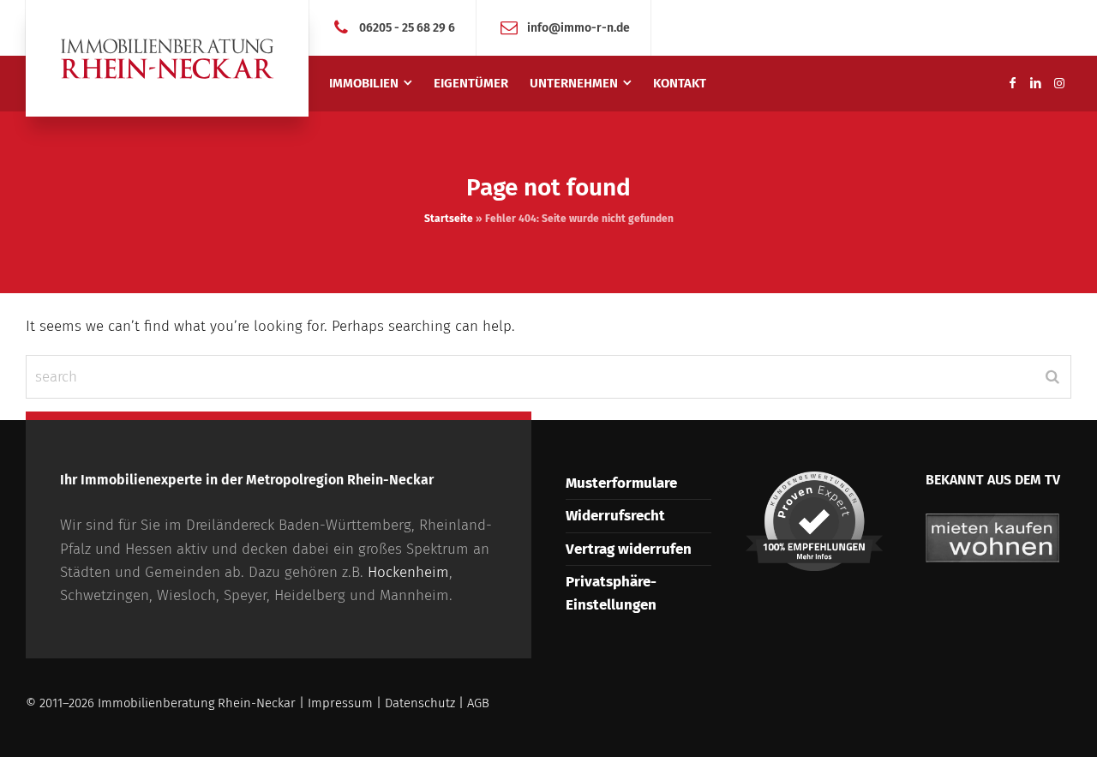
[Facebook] (1012, 83)
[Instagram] (1059, 83)
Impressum (340, 703)
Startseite (448, 219)
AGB (478, 703)
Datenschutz (420, 703)
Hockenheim (408, 572)
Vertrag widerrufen (629, 549)
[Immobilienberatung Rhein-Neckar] (167, 58)
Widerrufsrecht (615, 516)
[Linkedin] (1036, 83)
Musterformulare (621, 483)
